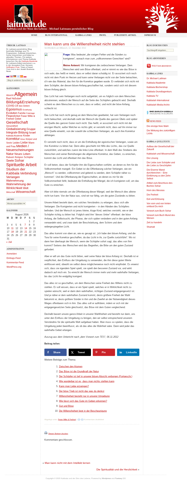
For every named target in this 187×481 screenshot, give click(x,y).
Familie (22, 113)
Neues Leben (22, 153)
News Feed (155, 121)
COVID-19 (12, 105)
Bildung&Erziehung (23, 102)
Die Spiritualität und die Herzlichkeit (116, 469)
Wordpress (106, 478)
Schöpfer (28, 157)
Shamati (151, 227)
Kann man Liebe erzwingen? (74, 386)
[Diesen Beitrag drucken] (46, 434)
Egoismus (14, 109)
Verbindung (28, 173)
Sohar (19, 160)
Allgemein (25, 94)
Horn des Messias (156, 190)
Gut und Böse (66, 406)
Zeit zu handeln (154, 222)
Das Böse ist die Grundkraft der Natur (79, 371)
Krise (22, 139)
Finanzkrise (13, 115)
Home (34, 35)
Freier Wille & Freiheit (67, 419)
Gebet (18, 118)
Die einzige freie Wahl (158, 126)
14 (25, 228)
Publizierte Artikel (125, 35)
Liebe (24, 142)
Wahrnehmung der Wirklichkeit (18, 186)
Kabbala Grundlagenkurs (159, 91)
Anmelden (12, 253)
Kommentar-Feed (15, 262)
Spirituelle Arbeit (21, 165)
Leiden (16, 142)
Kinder (26, 135)
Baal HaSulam (13, 98)
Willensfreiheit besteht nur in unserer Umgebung (84, 396)
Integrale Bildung (17, 132)
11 (12, 228)
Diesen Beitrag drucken (58, 434)
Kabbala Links (83, 35)
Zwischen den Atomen (70, 366)
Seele (10, 160)
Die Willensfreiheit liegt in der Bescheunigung (83, 411)
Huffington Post (12, 67)
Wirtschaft (10, 192)
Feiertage (30, 113)
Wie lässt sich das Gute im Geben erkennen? (83, 401)
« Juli (9, 242)
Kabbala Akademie (29, 61)
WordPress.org (14, 267)
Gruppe (30, 129)
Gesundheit (12, 126)
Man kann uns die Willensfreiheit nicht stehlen (84, 44)
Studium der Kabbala (15, 171)
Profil (102, 35)
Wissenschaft (25, 192)
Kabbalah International (158, 100)
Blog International (56, 35)
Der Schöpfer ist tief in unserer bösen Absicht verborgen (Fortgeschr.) (95, 376)
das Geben (24, 106)
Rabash (10, 157)
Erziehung (27, 110)
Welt (25, 188)
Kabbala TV (152, 96)
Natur (10, 154)
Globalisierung (16, 129)
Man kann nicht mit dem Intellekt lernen (67, 462)
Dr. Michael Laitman (156, 78)
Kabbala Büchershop (157, 87)
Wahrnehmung (15, 180)
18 (12, 231)
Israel (32, 132)
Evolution (11, 112)
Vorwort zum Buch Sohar (159, 211)
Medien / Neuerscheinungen (20, 148)
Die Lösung (152, 158)
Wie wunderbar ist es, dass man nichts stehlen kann (86, 381)
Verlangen (13, 177)
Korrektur (13, 139)
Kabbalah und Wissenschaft (160, 153)
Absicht (10, 95)
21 (25, 231)
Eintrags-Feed (14, 258)
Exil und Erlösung (155, 199)
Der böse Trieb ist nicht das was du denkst (81, 391)
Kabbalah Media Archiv (158, 104)
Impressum (150, 35)
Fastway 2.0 (120, 478)
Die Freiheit (152, 194)
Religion (19, 157)
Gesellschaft (17, 122)
